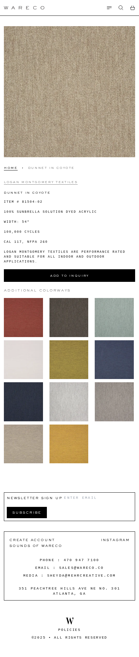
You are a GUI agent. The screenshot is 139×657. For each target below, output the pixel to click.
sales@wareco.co (81, 568)
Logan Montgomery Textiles (41, 182)
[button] (120, 7)
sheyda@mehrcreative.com (81, 576)
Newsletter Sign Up (34, 497)
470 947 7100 (82, 560)
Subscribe (26, 512)
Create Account (32, 539)
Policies (69, 630)
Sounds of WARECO (35, 545)
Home (11, 167)
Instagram (115, 539)
